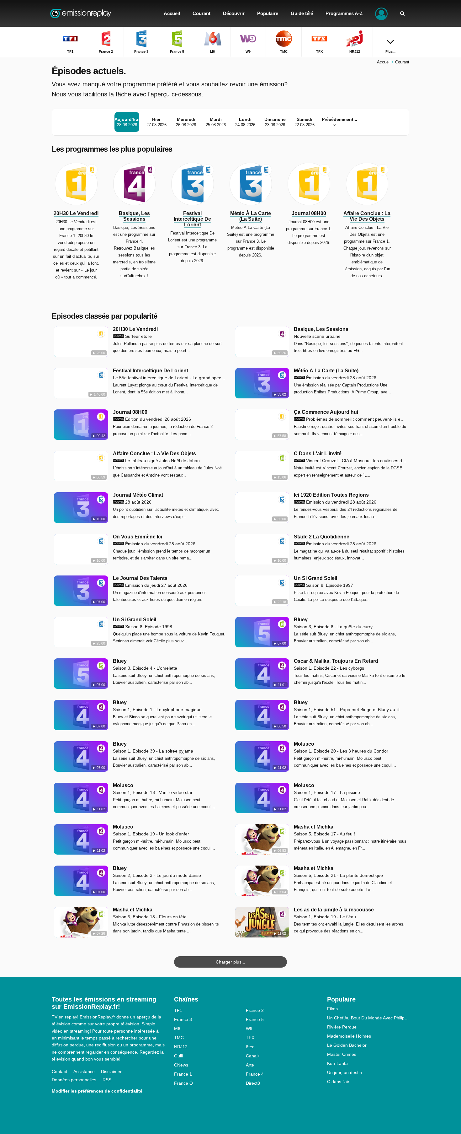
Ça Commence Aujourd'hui (326, 412)
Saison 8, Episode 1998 (143, 626)
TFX (250, 1037)
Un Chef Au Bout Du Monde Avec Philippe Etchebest (368, 1017)
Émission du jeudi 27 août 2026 (151, 585)
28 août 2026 (132, 502)
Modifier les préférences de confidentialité (97, 1091)
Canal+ (253, 1055)
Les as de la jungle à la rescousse (334, 909)
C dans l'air (338, 1081)
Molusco (304, 744)
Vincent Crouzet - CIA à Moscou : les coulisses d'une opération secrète (350, 460)
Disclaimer (111, 1071)
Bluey (301, 619)
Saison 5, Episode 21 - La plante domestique (338, 875)
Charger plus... (230, 961)
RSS (107, 1079)
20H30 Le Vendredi (135, 329)
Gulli (178, 1055)
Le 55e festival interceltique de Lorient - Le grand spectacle (169, 377)
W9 (249, 1028)
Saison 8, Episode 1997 (323, 585)
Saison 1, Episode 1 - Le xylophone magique (157, 709)
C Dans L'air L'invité (318, 453)
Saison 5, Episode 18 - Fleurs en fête (150, 916)
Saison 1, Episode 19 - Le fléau (325, 916)
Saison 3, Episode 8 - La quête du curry (333, 626)
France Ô (183, 1083)
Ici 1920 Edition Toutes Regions (331, 495)
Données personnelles (74, 1079)
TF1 (178, 1010)
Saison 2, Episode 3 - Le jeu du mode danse (157, 875)
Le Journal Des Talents (140, 578)
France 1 (183, 1074)
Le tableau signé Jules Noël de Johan (157, 460)
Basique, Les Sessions (321, 329)
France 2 (255, 1010)
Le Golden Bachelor (347, 1045)
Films (332, 1008)
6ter (250, 1046)
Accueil (383, 62)
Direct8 (253, 1083)
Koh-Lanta (337, 1063)
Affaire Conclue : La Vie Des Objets (154, 453)
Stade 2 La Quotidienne (321, 536)
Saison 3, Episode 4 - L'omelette (145, 668)
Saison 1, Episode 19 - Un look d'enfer (151, 833)
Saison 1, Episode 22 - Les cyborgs (329, 668)
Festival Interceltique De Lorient (150, 370)
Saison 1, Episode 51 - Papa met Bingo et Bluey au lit (347, 709)
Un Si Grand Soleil (315, 578)
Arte (250, 1064)
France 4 (255, 1074)
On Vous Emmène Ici (137, 536)
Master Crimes (341, 1054)
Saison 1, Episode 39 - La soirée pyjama (153, 750)
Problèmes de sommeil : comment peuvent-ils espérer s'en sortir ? (350, 419)
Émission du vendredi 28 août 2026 (335, 377)
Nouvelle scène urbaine (317, 336)
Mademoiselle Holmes (349, 1036)
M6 (177, 1028)
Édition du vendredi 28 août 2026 (152, 419)
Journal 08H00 (130, 412)
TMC (179, 1037)
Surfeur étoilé (133, 336)
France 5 (255, 1019)
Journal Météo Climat (138, 495)
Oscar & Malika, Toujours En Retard (336, 661)
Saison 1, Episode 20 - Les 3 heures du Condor (341, 750)
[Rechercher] (402, 13)
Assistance (84, 1071)
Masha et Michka (313, 826)
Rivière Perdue (342, 1026)
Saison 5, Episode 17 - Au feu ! (324, 833)
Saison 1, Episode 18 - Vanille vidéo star (153, 792)
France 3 (183, 1019)
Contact (59, 1071)
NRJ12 (181, 1046)
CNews (181, 1064)
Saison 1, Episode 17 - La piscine (327, 792)
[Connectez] (381, 13)
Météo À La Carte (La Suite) (326, 370)
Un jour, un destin (344, 1072)
